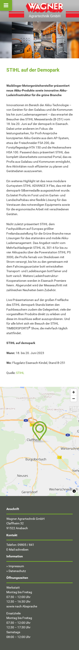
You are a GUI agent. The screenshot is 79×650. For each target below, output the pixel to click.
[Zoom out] (73, 398)
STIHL (20, 373)
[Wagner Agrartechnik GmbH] (45, 9)
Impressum (16, 566)
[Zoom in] (73, 392)
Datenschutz (17, 571)
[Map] (39, 441)
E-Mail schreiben (17, 549)
